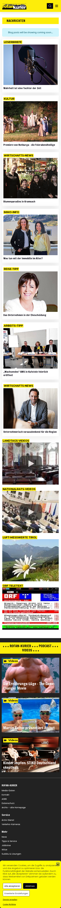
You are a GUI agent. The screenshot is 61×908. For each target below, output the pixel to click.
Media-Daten (8, 790)
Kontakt (5, 794)
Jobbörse (6, 845)
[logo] (14, 5)
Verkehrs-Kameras (11, 824)
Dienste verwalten (10, 899)
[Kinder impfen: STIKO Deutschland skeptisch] (30, 754)
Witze (4, 849)
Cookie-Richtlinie (9, 904)
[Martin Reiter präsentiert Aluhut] (30, 715)
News (4, 836)
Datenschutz (8, 803)
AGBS (4, 799)
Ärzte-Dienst (8, 820)
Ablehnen (30, 886)
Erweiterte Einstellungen (16, 893)
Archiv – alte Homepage (14, 807)
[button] (57, 864)
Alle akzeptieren (12, 886)
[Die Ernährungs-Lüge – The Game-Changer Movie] (30, 675)
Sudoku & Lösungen (11, 853)
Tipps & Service (9, 841)
